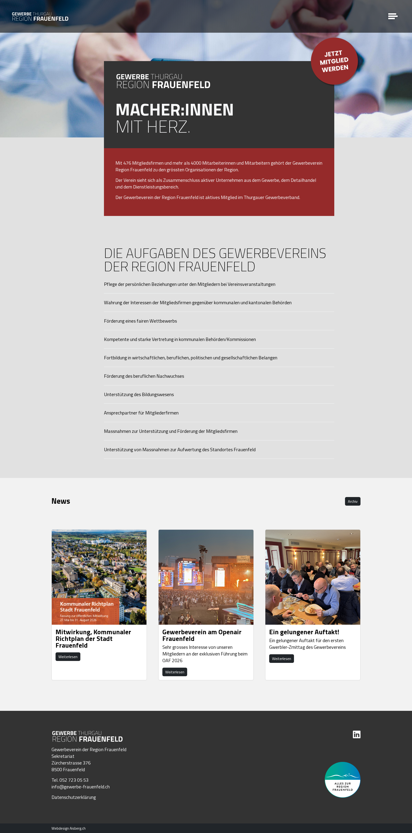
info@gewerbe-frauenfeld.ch (81, 786)
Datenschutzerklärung (74, 797)
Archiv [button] (353, 501)
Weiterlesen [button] (67, 657)
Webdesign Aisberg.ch (69, 828)
